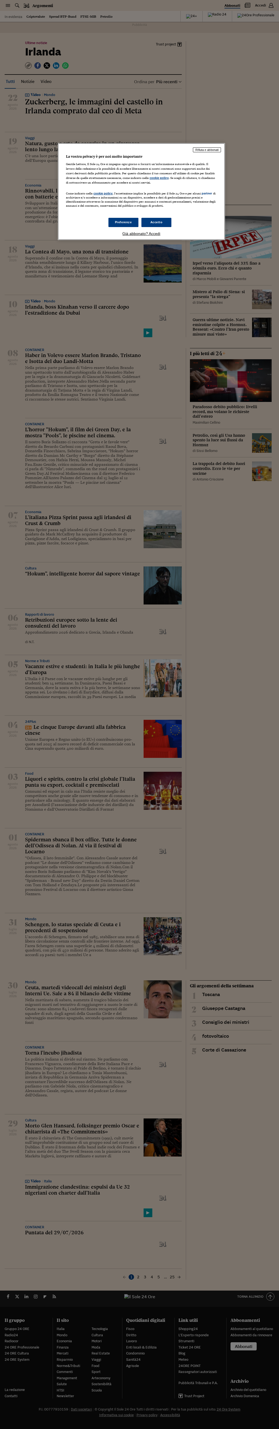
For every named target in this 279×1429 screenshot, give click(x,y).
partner (207, 193)
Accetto (156, 222)
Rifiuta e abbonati (207, 149)
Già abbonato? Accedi (141, 233)
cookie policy (159, 177)
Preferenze (123, 222)
